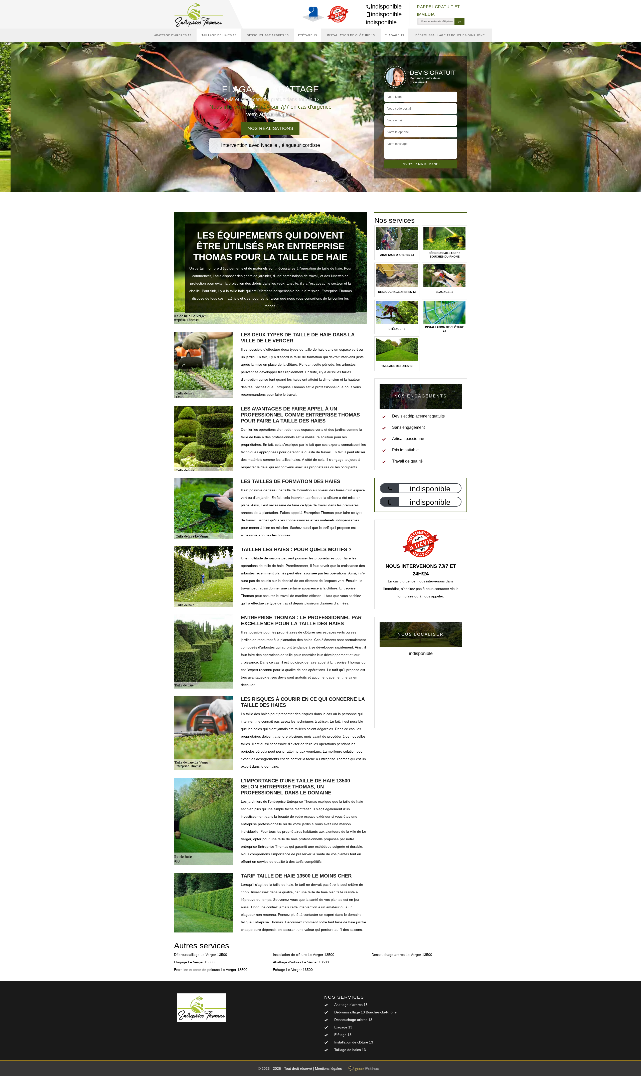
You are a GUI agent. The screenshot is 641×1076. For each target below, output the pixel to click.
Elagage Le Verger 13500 (194, 962)
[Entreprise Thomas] (201, 14)
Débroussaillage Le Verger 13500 (200, 955)
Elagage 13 (394, 35)
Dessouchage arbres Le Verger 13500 (402, 955)
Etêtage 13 (307, 35)
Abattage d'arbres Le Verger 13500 (301, 962)
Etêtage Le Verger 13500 (293, 970)
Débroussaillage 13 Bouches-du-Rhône (450, 35)
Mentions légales (328, 1068)
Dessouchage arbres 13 (268, 35)
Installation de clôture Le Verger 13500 (303, 955)
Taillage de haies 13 (219, 35)
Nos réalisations (270, 128)
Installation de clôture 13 (351, 35)
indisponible (386, 6)
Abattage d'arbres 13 (172, 35)
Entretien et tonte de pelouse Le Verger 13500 (210, 970)
